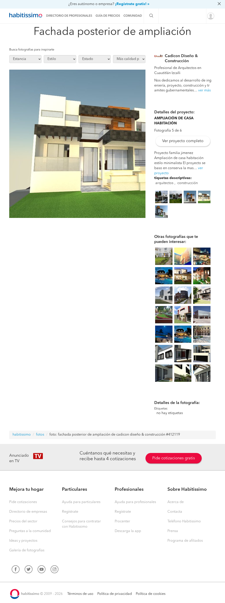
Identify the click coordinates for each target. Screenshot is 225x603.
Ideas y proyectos (23, 541)
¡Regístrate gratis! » (132, 4)
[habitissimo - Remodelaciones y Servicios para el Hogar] (27, 15)
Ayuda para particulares (81, 502)
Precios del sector (23, 521)
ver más (204, 90)
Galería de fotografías (26, 550)
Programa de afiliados (185, 541)
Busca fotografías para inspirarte (31, 49)
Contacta (174, 512)
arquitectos (164, 183)
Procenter (122, 521)
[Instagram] (54, 570)
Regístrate (70, 512)
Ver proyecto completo (182, 141)
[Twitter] (29, 570)
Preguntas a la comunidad (30, 531)
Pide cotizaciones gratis (173, 458)
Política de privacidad (114, 594)
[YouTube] (41, 570)
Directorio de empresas (28, 512)
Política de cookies (150, 594)
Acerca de (175, 502)
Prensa (172, 531)
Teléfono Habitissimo (184, 521)
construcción (187, 183)
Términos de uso (80, 594)
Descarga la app (128, 531)
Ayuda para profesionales (135, 502)
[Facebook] (16, 570)
